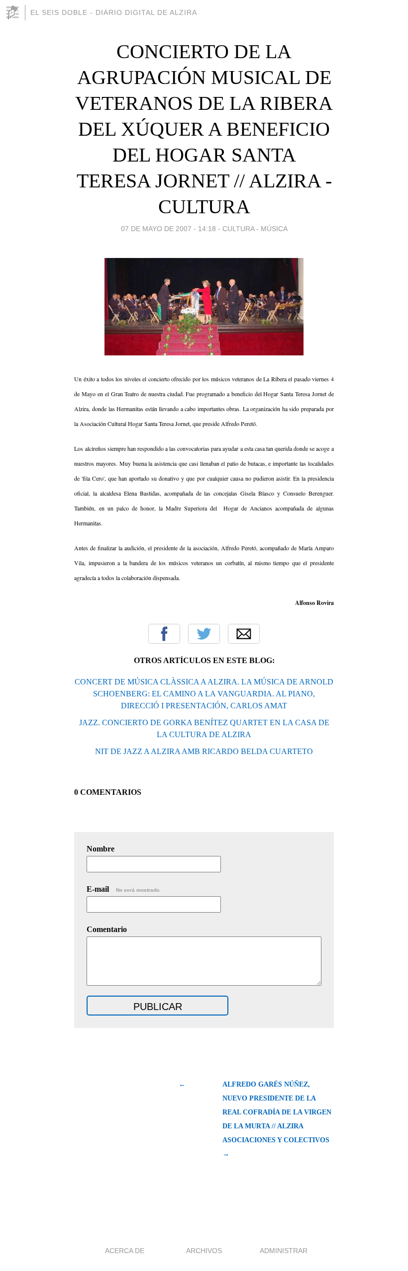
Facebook (164, 634)
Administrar (283, 1251)
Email (244, 634)
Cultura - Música (255, 229)
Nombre (100, 849)
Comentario (107, 929)
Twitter (204, 634)
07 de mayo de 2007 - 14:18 (168, 229)
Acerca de (124, 1251)
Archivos (204, 1251)
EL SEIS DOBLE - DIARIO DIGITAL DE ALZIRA (113, 12)
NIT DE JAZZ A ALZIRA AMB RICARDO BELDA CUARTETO (204, 751)
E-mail (124, 889)
